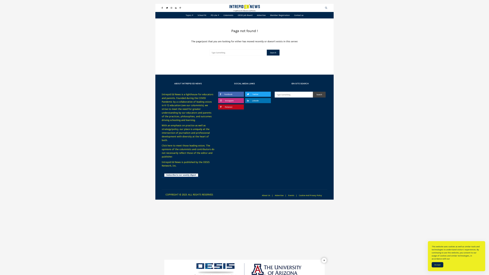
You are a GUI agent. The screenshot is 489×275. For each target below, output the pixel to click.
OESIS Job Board (245, 15)
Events (291, 195)
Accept (437, 264)
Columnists (228, 15)
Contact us (298, 15)
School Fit (202, 15)
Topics (188, 15)
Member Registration (280, 15)
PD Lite (214, 15)
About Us (266, 195)
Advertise (261, 15)
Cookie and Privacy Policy (310, 195)
